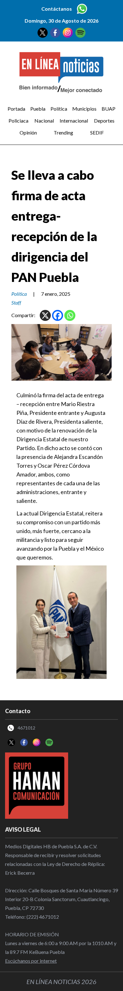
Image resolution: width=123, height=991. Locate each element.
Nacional (44, 121)
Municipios (84, 109)
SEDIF (97, 132)
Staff (16, 303)
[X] (45, 315)
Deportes (104, 121)
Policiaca (18, 121)
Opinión (28, 132)
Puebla (37, 109)
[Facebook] (57, 315)
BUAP (108, 109)
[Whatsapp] (69, 315)
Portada (16, 109)
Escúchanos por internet (31, 961)
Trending (63, 132)
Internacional (74, 121)
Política (58, 109)
